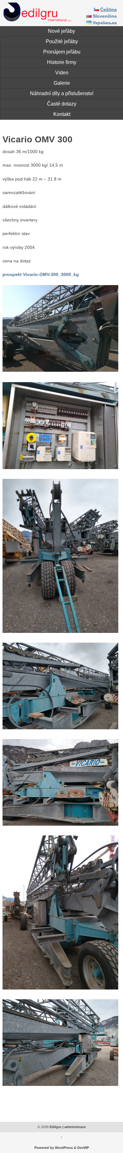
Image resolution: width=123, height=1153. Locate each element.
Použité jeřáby (62, 41)
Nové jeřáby (61, 31)
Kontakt (61, 114)
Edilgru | (56, 1127)
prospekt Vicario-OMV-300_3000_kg (41, 274)
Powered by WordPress (53, 1148)
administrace (75, 1127)
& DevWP (81, 1148)
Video (61, 72)
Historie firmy (61, 62)
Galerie (62, 83)
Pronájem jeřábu (61, 51)
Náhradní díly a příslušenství (61, 93)
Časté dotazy (61, 103)
